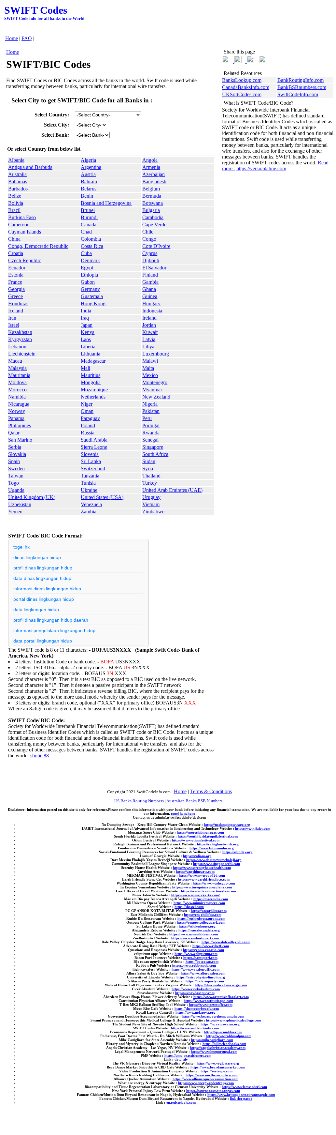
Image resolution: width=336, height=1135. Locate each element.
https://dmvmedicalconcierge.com (221, 985)
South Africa (155, 454)
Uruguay (151, 497)
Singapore (152, 447)
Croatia (15, 253)
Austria (88, 174)
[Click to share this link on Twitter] (225, 61)
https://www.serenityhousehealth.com (202, 868)
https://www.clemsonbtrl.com (244, 1087)
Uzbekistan (19, 504)
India (86, 310)
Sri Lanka (91, 461)
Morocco (17, 389)
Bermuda (151, 196)
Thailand (151, 475)
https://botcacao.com (202, 961)
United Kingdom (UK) (31, 497)
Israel (13, 325)
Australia (17, 174)
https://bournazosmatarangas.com (213, 1091)
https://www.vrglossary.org (218, 1063)
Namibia (17, 397)
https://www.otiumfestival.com (195, 840)
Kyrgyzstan (20, 339)
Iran (12, 318)
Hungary (151, 303)
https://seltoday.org (237, 852)
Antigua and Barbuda (30, 167)
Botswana (152, 203)
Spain (14, 461)
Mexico (150, 375)
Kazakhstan (20, 332)
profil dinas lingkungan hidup (42, 567)
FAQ (26, 38)
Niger (86, 404)
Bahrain (89, 181)
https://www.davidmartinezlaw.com (208, 891)
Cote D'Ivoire (156, 246)
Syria (147, 468)
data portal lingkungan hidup (42, 640)
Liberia (88, 346)
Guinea (149, 296)
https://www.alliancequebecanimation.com (205, 1079)
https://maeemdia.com (210, 899)
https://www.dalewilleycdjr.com (226, 942)
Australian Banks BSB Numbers (194, 800)
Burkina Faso (22, 217)
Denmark (90, 260)
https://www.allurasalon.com (203, 973)
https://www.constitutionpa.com (208, 1001)
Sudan (148, 461)
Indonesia (152, 310)
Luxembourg (155, 353)
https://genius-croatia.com (203, 950)
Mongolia (91, 382)
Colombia (91, 239)
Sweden (16, 468)
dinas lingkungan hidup (37, 557)
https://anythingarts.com (195, 871)
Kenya (87, 332)
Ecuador (16, 267)
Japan (86, 325)
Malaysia (17, 368)
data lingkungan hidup (36, 609)
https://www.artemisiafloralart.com (221, 997)
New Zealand (156, 397)
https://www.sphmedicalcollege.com (233, 1020)
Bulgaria (151, 210)
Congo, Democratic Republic (38, 246)
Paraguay (90, 418)
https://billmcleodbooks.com (224, 1044)
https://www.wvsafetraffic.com (195, 969)
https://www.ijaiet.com (252, 828)
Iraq (85, 318)
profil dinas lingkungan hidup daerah (50, 620)
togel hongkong (183, 813)
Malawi (150, 361)
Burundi (89, 217)
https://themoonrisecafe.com (197, 1008)
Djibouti (150, 260)
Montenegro (154, 382)
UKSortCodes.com (241, 94)
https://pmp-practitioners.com (187, 1055)
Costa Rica (92, 246)
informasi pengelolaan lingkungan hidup (54, 630)
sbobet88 (39, 755)
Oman (87, 411)
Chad (86, 232)
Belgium (151, 188)
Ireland (149, 318)
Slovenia (90, 454)
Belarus (88, 188)
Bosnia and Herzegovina (106, 203)
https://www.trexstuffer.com (210, 1004)
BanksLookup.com (241, 80)
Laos (86, 339)
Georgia (16, 289)
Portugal (151, 425)
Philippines (19, 425)
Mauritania (19, 375)
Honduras (18, 303)
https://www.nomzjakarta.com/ (195, 895)
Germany (90, 289)
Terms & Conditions (211, 791)
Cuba (86, 253)
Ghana (149, 289)
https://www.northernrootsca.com (212, 1075)
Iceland (15, 310)
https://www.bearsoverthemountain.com (213, 1016)
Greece (15, 296)
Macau (15, 361)
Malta (148, 368)
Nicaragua (18, 404)
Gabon (88, 282)
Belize (14, 196)
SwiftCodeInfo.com (297, 94)
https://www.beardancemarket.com (217, 1067)
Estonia (15, 275)
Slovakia (17, 454)
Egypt (87, 267)
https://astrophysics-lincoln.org (200, 977)
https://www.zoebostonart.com (195, 938)
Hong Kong (93, 303)
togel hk (21, 547)
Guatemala (92, 296)
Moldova (17, 382)
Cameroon (19, 224)
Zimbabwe (153, 511)
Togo (13, 483)
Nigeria (150, 404)
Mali (85, 368)
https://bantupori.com (200, 958)
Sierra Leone (94, 447)
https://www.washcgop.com (214, 883)
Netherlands (93, 397)
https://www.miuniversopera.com (199, 903)
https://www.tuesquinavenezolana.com (202, 887)
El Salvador (154, 267)
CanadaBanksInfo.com (245, 87)
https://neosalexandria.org (199, 930)
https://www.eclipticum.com (196, 954)
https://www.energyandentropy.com (206, 1083)
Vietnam (151, 504)
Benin (87, 196)
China (14, 239)
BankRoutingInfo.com (300, 80)
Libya (148, 346)
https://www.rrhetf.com (210, 946)
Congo (149, 239)
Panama (16, 418)
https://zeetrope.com (216, 1071)
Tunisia (88, 483)
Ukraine (89, 490)
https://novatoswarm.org (220, 1024)
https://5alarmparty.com (205, 981)
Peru (147, 418)
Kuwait (150, 332)
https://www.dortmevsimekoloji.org (214, 860)
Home (11, 38)
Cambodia (152, 217)
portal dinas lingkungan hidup (43, 599)
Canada (88, 224)
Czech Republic (24, 260)
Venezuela (91, 504)
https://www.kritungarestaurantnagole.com (241, 1095)
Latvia (148, 339)
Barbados (18, 188)
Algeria (88, 160)
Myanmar (152, 389)
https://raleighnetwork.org (218, 844)
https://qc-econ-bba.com (223, 1032)
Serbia (14, 447)
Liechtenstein (21, 353)
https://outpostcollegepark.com (201, 922)
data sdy (181, 1059)
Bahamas (17, 181)
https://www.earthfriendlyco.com (204, 879)
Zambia (88, 511)
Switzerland (93, 468)
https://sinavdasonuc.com (195, 993)
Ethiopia (89, 275)
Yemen (15, 511)
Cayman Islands (24, 232)
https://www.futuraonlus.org (211, 848)
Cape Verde (154, 224)
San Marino (20, 440)
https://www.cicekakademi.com (196, 989)
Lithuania (90, 353)
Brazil (14, 210)
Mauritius (90, 375)
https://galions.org (197, 856)
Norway (16, 411)
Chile (147, 232)
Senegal (150, 440)
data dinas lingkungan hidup (42, 578)
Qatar (14, 432)
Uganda (16, 490)
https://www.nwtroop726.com (202, 875)
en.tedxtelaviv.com (181, 1102)
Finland (150, 275)
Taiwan (15, 475)
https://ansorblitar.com (209, 911)
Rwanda (151, 432)
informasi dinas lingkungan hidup (47, 588)
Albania (16, 160)
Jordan (149, 325)
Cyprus (149, 253)
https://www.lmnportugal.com (214, 1051)
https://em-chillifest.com (202, 914)
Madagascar (93, 361)
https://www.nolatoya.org (195, 1012)
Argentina (91, 167)
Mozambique (94, 389)
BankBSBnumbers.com (301, 87)
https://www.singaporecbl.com (216, 864)
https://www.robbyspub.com (194, 965)
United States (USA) (102, 497)
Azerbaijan (153, 174)
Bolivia (15, 203)
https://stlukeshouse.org (197, 926)
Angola (150, 160)
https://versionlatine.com (261, 168)
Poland (88, 425)
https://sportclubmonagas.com (200, 832)
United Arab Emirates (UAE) (172, 490)
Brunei (88, 210)
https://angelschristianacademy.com (217, 1048)
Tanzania (90, 475)
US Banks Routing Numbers (139, 800)
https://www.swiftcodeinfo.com (195, 1028)
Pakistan (151, 411)
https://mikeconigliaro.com (212, 1040)
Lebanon (17, 346)
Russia (87, 432)
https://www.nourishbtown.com (193, 934)
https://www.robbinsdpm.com (228, 1036)
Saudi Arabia (94, 440)
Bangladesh (154, 181)
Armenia (151, 167)
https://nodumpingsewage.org (227, 824)
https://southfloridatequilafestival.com (208, 836)
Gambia (150, 282)
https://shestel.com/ (189, 907)
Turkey (149, 483)
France (15, 282)
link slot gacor (241, 1098)
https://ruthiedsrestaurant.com (201, 918)
